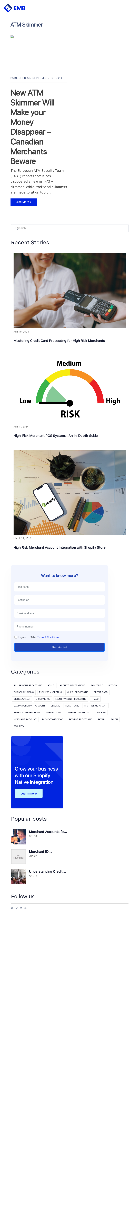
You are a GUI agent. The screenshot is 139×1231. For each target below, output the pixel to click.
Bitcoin (112, 685)
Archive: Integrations (72, 685)
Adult (51, 685)
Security (19, 726)
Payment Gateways (52, 719)
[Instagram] (25, 909)
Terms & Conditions (48, 637)
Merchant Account (25, 719)
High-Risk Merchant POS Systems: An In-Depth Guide (56, 436)
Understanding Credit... (47, 871)
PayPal (101, 719)
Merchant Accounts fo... (48, 832)
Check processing (77, 692)
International (54, 712)
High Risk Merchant (95, 706)
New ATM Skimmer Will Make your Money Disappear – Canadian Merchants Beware (33, 127)
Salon (114, 719)
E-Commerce (43, 699)
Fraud (95, 699)
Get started (59, 647)
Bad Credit (97, 685)
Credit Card (101, 692)
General (55, 706)
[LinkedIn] (21, 909)
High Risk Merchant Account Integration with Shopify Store (60, 547)
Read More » (21, 203)
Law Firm (101, 712)
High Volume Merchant (27, 712)
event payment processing (70, 699)
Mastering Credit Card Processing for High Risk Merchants (59, 341)
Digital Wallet (22, 699)
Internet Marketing (79, 712)
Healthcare (72, 706)
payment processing (80, 719)
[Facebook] (12, 909)
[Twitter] (16, 909)
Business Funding (24, 692)
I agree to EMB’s (38, 637)
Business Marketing (50, 692)
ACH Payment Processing (28, 685)
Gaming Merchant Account (29, 706)
